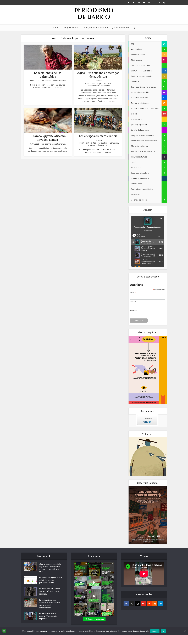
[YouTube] (143, 603)
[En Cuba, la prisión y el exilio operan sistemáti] (80, 609)
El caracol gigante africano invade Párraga (48, 137)
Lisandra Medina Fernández (98, 86)
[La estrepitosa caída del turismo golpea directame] (94, 596)
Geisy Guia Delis (90, 143)
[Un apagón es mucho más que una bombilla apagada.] (80, 596)
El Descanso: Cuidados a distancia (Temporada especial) (49, 591)
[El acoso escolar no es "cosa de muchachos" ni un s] (94, 609)
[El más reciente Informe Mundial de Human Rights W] (107, 582)
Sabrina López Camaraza (55, 81)
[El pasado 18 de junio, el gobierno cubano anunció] (94, 582)
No (163, 631)
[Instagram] (137, 603)
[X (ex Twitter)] (131, 603)
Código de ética (70, 27)
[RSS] (154, 603)
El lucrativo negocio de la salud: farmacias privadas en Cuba (50, 580)
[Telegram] (160, 603)
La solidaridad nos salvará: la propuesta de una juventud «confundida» (49, 604)
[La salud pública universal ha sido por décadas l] (107, 569)
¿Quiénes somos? (120, 27)
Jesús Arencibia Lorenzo (98, 145)
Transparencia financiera (95, 27)
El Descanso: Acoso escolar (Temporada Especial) (48, 616)
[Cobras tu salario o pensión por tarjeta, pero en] (80, 569)
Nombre (133, 302)
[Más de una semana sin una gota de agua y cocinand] (107, 609)
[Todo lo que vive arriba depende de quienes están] (107, 596)
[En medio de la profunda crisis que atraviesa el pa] (80, 582)
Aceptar (155, 631)
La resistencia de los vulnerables (47, 74)
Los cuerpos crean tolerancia (98, 136)
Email (133, 292)
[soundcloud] (149, 603)
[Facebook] (126, 603)
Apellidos (133, 310)
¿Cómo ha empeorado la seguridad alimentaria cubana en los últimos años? (50, 568)
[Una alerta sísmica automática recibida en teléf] (94, 569)
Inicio (56, 27)
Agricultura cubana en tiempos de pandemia (98, 74)
